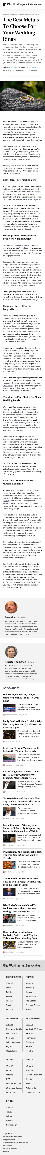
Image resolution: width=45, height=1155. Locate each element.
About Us (6, 1151)
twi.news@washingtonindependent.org (15, 1142)
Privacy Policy (7, 1145)
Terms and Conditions (10, 1148)
